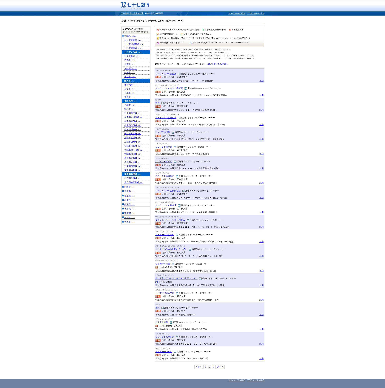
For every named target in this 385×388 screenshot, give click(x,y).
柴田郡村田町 (132, 121)
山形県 (129, 204)
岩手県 (129, 195)
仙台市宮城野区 (134, 44)
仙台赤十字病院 (162, 264)
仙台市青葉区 (133, 40)
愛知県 (129, 217)
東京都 (129, 213)
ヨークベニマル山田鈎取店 (168, 190)
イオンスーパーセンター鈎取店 (170, 220)
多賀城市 (131, 85)
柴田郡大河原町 (133, 117)
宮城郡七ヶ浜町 (133, 150)
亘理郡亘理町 (132, 137)
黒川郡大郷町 (132, 162)
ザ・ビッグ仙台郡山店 (165, 117)
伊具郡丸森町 (132, 133)
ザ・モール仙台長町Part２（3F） (171, 249)
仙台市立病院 (161, 322)
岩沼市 (129, 89)
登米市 (129, 93)
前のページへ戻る (236, 13)
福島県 (129, 209)
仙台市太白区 (133, 52)
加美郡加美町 (132, 166)
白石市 (129, 72)
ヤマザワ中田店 (162, 132)
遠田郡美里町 (132, 174)
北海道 (129, 187)
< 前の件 (211, 64)
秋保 (157, 307)
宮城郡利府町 (132, 154)
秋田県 (129, 200)
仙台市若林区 (133, 48)
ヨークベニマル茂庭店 (165, 74)
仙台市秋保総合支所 (164, 293)
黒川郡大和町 (132, 158)
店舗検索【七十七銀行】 (132, 13)
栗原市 (129, 97)
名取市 (130, 76)
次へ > (220, 367)
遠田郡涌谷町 (132, 170)
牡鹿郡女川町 (132, 178)
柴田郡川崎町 (132, 129)
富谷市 (129, 109)
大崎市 (130, 105)
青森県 (129, 191)
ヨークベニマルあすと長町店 (169, 88)
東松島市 (130, 101)
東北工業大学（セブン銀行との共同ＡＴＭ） (176, 278)
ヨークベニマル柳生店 (165, 205)
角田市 (129, 80)
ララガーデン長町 (163, 351)
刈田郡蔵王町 (132, 113)
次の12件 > (222, 64)
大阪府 (129, 222)
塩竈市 (129, 64)
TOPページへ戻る (255, 13)
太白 (157, 103)
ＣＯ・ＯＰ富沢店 (163, 161)
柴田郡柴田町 (132, 125)
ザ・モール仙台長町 (164, 234)
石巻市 (130, 60)
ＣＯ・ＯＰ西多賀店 (164, 176)
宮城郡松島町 (132, 146)
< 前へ (199, 367)
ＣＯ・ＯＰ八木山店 (164, 337)
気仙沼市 (130, 68)
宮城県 (130, 36)
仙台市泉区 (132, 56)
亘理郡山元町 (132, 141)
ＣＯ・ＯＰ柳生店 (163, 147)
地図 (261, 80)
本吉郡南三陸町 (133, 182)
